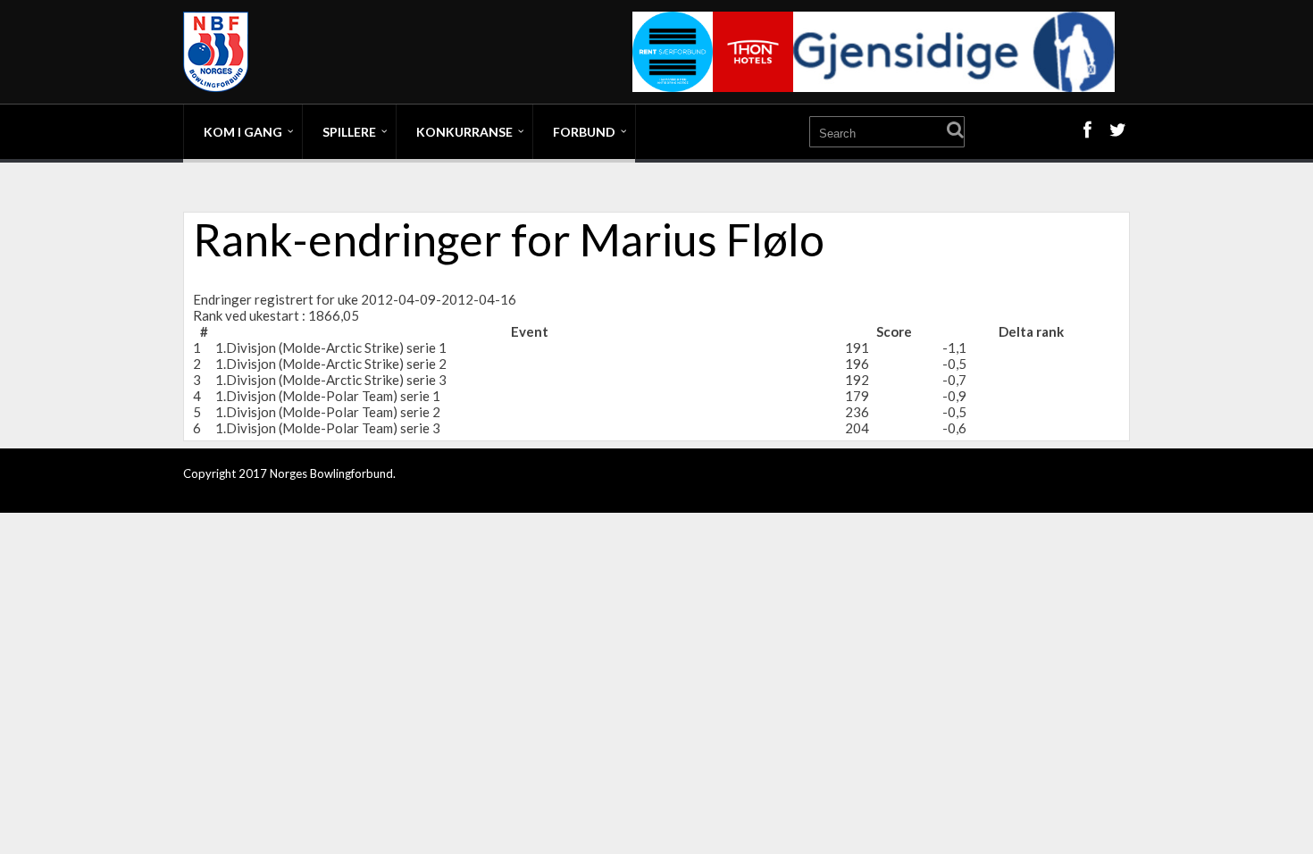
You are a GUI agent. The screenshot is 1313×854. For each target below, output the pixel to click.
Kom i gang (243, 131)
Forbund (584, 131)
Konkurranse (464, 131)
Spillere (349, 131)
